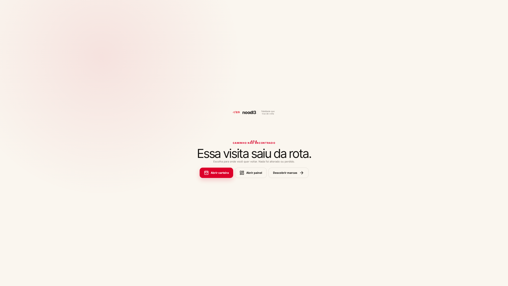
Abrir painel (254, 172)
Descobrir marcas (285, 172)
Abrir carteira (220, 172)
